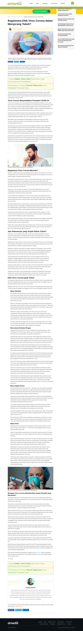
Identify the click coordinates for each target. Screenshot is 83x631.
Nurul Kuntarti (17, 29)
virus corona (38, 552)
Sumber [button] (11, 558)
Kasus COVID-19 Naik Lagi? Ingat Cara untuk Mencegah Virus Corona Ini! (66, 41)
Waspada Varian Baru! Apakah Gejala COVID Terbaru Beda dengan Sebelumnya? (65, 9)
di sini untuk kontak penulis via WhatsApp (31, 599)
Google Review (18, 606)
